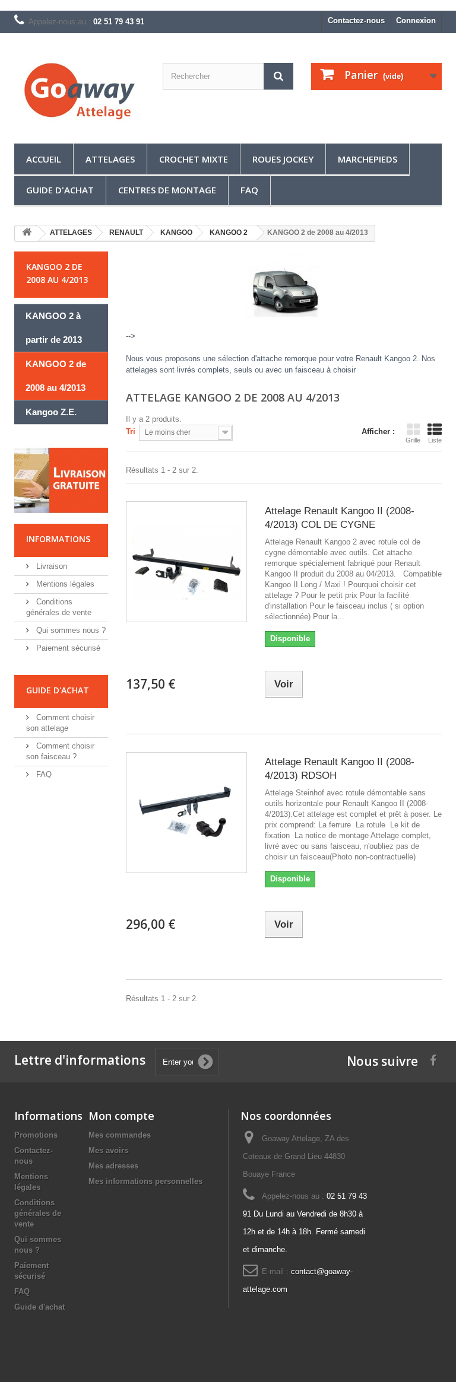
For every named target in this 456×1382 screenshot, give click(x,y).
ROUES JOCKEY (283, 159)
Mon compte (121, 1116)
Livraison (50, 566)
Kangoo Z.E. (51, 412)
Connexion (416, 20)
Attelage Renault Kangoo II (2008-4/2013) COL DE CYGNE (339, 517)
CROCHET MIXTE (193, 159)
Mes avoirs (108, 1150)
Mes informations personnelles (145, 1181)
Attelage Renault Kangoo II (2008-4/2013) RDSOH (339, 768)
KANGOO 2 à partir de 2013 (54, 328)
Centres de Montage (167, 190)
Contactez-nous (356, 20)
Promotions (36, 1135)
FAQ (249, 190)
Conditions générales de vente (37, 1213)
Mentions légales (64, 583)
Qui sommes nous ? (70, 630)
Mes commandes (119, 1135)
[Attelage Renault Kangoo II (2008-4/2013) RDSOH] (186, 812)
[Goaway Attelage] (79, 93)
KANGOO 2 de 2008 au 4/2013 (56, 376)
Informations (58, 538)
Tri (130, 431)
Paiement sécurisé (67, 648)
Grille (413, 440)
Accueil (43, 159)
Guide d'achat (60, 190)
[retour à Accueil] (26, 234)
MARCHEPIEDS (367, 159)
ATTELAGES (110, 159)
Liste (435, 440)
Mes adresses (113, 1165)
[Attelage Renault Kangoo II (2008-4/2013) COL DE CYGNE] (186, 561)
